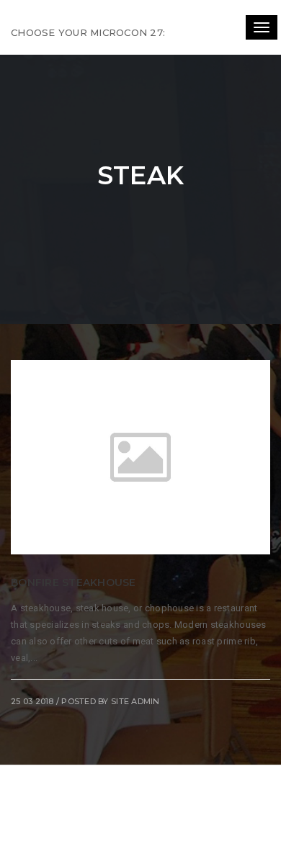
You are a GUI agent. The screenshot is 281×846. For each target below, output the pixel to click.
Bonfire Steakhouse (73, 582)
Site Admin (135, 701)
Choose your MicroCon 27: (88, 32)
